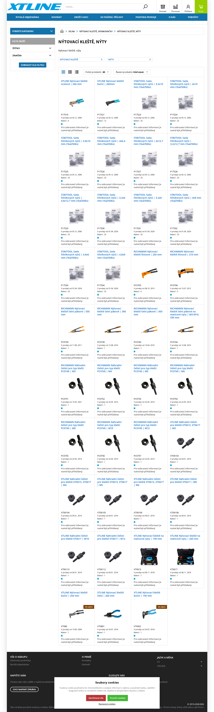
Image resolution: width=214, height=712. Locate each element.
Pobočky (193, 17)
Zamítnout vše (96, 697)
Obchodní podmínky (20, 660)
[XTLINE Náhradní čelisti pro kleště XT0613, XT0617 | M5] (112, 500)
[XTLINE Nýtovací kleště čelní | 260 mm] (112, 614)
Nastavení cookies (107, 703)
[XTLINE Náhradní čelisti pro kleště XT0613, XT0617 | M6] (149, 500)
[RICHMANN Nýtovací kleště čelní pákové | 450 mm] (149, 329)
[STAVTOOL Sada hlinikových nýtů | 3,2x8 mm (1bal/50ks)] (149, 216)
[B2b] (34, 6)
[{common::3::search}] (145, 6)
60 (103, 72)
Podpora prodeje (146, 17)
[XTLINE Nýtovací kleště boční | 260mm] (112, 102)
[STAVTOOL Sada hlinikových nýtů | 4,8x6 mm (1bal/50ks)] (76, 273)
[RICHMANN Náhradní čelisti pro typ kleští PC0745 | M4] (112, 386)
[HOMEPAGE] (62, 31)
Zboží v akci (81, 17)
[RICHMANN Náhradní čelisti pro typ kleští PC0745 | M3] (76, 386)
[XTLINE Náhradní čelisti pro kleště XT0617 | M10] (76, 557)
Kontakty (86, 660)
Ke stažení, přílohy (111, 17)
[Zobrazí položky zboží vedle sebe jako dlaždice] (70, 72)
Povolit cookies (117, 697)
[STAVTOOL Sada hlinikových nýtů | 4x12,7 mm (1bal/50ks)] (149, 159)
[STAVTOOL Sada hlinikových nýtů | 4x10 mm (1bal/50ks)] (185, 102)
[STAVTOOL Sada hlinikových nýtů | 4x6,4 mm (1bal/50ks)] (112, 159)
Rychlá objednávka (27, 17)
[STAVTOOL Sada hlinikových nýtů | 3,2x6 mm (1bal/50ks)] (112, 216)
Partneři (86, 664)
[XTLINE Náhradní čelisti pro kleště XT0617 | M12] (112, 557)
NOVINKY (56, 17)
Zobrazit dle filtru (32, 64)
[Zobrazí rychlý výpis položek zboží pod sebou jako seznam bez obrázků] (76, 72)
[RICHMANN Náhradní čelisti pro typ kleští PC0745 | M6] (185, 386)
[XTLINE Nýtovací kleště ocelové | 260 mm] (76, 102)
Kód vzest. (138, 72)
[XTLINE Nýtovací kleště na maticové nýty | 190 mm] (149, 557)
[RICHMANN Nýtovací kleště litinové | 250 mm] (149, 273)
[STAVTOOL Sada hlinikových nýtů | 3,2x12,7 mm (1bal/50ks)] (185, 159)
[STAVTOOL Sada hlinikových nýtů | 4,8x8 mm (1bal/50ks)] (112, 273)
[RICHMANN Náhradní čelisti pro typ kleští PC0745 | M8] (76, 443)
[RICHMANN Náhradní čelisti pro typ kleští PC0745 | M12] (149, 443)
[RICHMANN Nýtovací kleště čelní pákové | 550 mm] (76, 329)
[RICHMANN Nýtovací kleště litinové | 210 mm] (185, 273)
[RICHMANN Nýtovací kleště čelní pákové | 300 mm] (112, 329)
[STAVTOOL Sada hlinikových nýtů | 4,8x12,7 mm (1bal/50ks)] (76, 216)
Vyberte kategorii (22, 31)
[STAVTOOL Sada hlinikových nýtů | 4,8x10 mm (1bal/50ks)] (76, 159)
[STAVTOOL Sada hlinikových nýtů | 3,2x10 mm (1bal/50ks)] (149, 102)
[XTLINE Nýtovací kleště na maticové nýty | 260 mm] (185, 557)
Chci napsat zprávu (24, 689)
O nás (172, 17)
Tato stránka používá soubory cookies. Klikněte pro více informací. (43, 707)
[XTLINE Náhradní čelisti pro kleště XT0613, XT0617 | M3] (185, 443)
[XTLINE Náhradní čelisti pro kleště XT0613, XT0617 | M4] (76, 500)
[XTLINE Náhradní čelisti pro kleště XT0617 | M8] (185, 500)
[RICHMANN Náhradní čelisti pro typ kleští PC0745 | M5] (149, 386)
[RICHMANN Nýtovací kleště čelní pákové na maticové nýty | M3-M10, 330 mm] (185, 329)
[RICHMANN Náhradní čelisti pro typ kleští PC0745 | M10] (112, 443)
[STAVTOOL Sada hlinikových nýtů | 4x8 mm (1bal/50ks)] (185, 216)
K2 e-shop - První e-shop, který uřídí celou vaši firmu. (178, 707)
